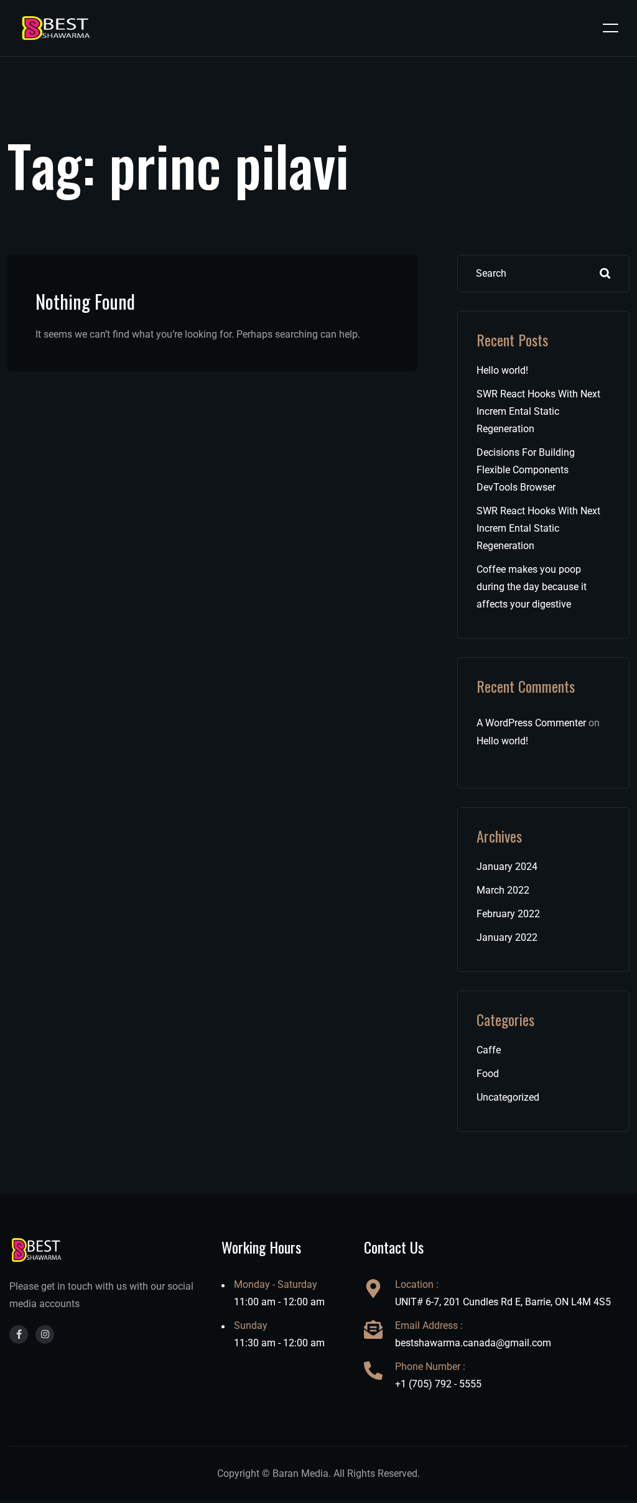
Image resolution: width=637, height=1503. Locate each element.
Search (605, 273)
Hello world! (502, 370)
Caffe (489, 1050)
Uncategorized (508, 1097)
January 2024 (507, 866)
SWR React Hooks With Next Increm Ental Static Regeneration (538, 411)
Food (488, 1074)
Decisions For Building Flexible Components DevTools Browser (526, 469)
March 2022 (503, 890)
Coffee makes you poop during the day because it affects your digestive (532, 586)
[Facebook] (18, 1334)
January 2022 (507, 937)
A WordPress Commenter (531, 723)
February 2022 (508, 914)
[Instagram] (44, 1334)
